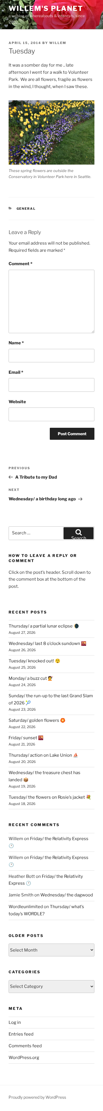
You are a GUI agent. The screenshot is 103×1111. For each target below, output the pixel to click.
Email (16, 372)
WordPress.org (24, 1057)
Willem (57, 43)
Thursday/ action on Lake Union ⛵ (43, 755)
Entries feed (21, 1034)
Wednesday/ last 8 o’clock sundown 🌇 (47, 643)
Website (17, 401)
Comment (20, 263)
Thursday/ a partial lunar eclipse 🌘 (44, 626)
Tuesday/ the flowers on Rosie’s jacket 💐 (50, 797)
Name (16, 342)
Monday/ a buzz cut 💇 (31, 678)
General (26, 209)
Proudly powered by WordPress (37, 1097)
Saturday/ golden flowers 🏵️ (37, 720)
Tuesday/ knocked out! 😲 (34, 661)
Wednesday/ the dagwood (66, 895)
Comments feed (25, 1045)
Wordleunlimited (26, 906)
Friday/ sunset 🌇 (26, 737)
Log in (15, 1022)
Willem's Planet (46, 8)
